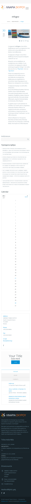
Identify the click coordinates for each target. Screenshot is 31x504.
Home (8, 21)
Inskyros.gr (11, 383)
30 (15, 303)
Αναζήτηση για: (5, 136)
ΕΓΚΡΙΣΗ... (3, 456)
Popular (15, 371)
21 (15, 278)
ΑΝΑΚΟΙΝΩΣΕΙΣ (15, 21)
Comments (15, 379)
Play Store (20, 69)
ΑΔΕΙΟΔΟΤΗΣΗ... (5, 446)
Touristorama (23, 501)
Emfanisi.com (4, 501)
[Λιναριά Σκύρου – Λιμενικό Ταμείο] (13, 7)
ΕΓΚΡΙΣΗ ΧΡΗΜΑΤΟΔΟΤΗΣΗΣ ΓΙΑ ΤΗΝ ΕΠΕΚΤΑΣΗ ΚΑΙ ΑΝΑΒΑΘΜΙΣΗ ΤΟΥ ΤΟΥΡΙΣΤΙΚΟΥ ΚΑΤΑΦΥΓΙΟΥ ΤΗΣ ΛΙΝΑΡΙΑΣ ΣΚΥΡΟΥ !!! (14, 159)
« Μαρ (3, 196)
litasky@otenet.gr (7, 341)
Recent (15, 375)
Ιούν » (27, 196)
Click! (15, 362)
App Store (11, 71)
